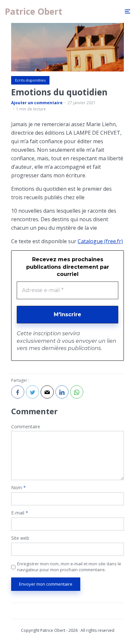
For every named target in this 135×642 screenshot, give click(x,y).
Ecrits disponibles (30, 80)
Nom (18, 488)
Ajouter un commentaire (37, 103)
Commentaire (25, 427)
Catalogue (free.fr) (100, 241)
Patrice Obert (33, 11)
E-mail (19, 513)
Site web (20, 538)
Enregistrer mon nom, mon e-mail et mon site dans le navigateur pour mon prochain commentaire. (69, 567)
